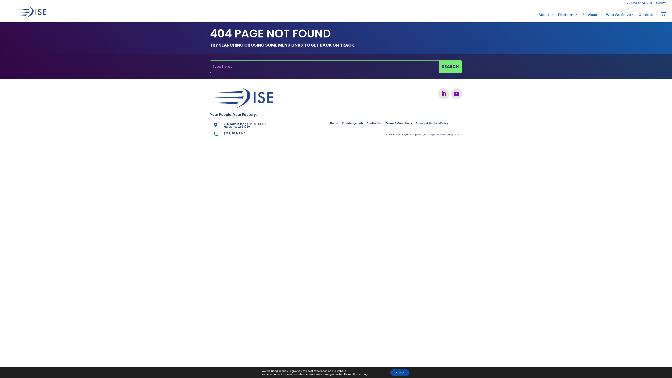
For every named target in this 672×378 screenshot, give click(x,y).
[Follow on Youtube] (456, 93)
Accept (399, 372)
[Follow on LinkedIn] (443, 93)
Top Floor (458, 134)
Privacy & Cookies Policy (432, 123)
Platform (565, 15)
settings (364, 374)
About (543, 15)
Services (589, 15)
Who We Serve (618, 15)
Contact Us (374, 123)
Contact (646, 15)
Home (334, 123)
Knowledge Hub (640, 3)
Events (661, 3)
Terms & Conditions (398, 123)
